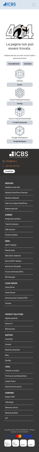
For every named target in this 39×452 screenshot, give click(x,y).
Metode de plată (11, 413)
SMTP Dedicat (10, 245)
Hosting (19, 104)
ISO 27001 (15, 444)
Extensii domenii (11, 235)
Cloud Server (10, 287)
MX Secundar (10, 277)
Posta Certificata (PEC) (14, 272)
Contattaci (27, 64)
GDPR (23, 445)
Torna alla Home (13, 64)
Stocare (8, 303)
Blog (7, 355)
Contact (8, 344)
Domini (19, 85)
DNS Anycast (10, 229)
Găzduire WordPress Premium (16, 192)
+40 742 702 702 (12, 166)
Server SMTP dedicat (13, 261)
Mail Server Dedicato (13, 256)
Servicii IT (9, 323)
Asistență (8, 339)
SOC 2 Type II (7, 444)
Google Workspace (19, 141)
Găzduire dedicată (12, 198)
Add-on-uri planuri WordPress (16, 203)
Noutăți (8, 360)
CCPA (30, 445)
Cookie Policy (10, 381)
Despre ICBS (10, 397)
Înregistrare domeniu (13, 219)
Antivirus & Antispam (13, 266)
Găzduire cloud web (12, 187)
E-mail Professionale (20, 122)
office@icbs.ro (11, 161)
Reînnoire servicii (11, 407)
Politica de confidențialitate (16, 376)
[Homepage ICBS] (9, 4)
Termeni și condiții (12, 370)
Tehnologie (9, 402)
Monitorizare (10, 329)
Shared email (10, 250)
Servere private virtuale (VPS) (16, 298)
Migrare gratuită (11, 208)
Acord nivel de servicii (13, 387)
